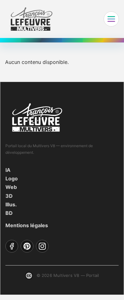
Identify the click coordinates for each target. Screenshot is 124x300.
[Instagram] (42, 246)
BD (9, 213)
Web (11, 187)
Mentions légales (26, 225)
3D (9, 196)
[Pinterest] (27, 246)
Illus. (11, 204)
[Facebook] (11, 246)
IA (7, 170)
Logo (11, 178)
